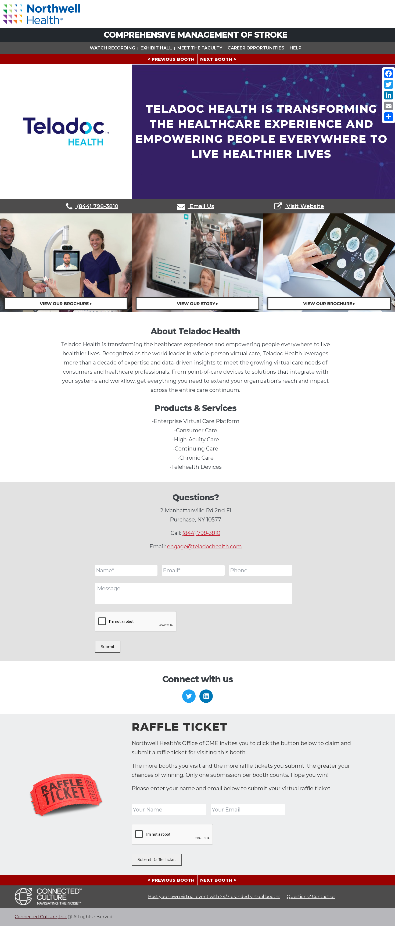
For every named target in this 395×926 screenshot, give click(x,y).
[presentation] (136, 621)
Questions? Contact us (311, 896)
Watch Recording (112, 48)
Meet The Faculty (199, 48)
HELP (295, 48)
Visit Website (304, 206)
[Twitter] (388, 84)
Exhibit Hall (156, 48)
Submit (107, 646)
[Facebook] (388, 73)
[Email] (388, 106)
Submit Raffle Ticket (157, 859)
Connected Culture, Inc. (41, 916)
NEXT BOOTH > (218, 59)
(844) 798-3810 (96, 206)
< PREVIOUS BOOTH (171, 59)
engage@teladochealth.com (204, 546)
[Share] (388, 116)
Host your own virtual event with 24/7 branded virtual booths (214, 896)
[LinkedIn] (388, 95)
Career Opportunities (256, 48)
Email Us (201, 206)
